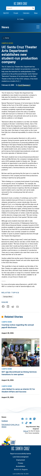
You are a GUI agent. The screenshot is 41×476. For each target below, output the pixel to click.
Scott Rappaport (24, 85)
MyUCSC (6, 13)
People (16, 13)
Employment (20, 460)
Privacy (20, 463)
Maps (36, 13)
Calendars (26, 13)
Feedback (5, 421)
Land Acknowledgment (20, 457)
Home (7, 38)
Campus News (7, 296)
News (5, 27)
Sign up (25, 431)
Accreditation (20, 466)
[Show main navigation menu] (38, 26)
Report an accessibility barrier (20, 454)
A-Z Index (20, 19)
